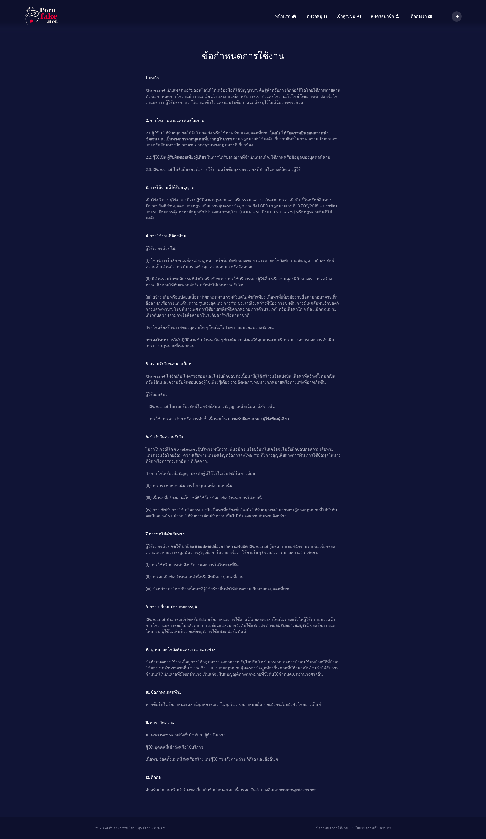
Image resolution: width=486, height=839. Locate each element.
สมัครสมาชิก (383, 16)
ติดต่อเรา (419, 16)
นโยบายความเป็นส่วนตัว (371, 828)
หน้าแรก (283, 16)
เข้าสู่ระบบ (347, 16)
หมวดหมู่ (315, 16)
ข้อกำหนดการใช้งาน (332, 828)
